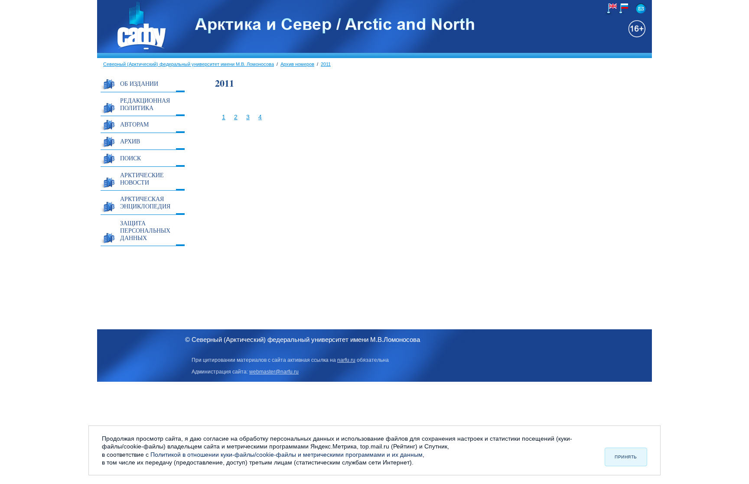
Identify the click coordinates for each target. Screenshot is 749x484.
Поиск (130, 158)
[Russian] (622, 8)
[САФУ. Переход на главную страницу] (132, 48)
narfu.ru (346, 360)
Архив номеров (297, 64)
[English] (611, 9)
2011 (326, 64)
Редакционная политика (145, 104)
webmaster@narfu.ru (274, 372)
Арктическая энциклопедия (145, 202)
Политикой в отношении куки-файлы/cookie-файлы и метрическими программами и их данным (286, 454)
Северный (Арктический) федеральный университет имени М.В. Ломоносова (188, 64)
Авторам (134, 124)
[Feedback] (641, 8)
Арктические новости (142, 178)
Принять (626, 457)
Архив (130, 141)
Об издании (139, 83)
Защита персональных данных (145, 230)
